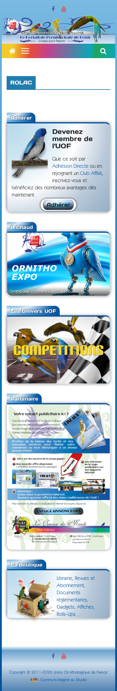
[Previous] (19, 263)
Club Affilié (91, 173)
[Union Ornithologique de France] (12, 51)
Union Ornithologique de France (80, 672)
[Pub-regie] (58, 408)
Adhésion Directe (70, 166)
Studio (81, 680)
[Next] (97, 263)
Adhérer (58, 204)
